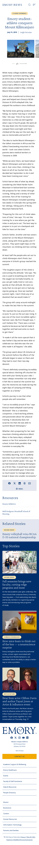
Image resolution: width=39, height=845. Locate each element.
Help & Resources (9, 787)
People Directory (9, 793)
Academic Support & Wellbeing (14, 764)
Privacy (23, 837)
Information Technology (12, 825)
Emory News (12, 4)
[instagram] (19, 738)
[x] (15, 738)
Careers (6, 813)
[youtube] (23, 738)
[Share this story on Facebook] (9, 483)
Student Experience (19, 13)
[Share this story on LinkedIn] (19, 483)
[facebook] (11, 738)
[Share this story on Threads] (24, 483)
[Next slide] (23, 63)
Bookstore (7, 808)
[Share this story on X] (14, 483)
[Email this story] (29, 483)
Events (5, 776)
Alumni (5, 802)
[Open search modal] (29, 4)
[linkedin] (27, 738)
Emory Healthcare (10, 770)
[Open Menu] (34, 4)
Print (20, 489)
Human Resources (10, 819)
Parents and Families (11, 830)
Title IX (29, 837)
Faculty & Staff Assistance (12, 781)
